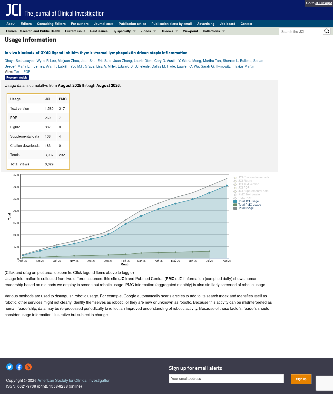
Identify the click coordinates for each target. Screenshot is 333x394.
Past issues (99, 31)
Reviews (167, 31)
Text (17, 71)
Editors (26, 23)
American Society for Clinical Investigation (74, 380)
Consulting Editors (51, 23)
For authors (79, 23)
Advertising (206, 23)
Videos (145, 31)
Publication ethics (132, 23)
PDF (26, 71)
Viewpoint (190, 31)
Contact (246, 23)
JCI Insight (323, 3)
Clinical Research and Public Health (33, 31)
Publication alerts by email (171, 23)
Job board (227, 23)
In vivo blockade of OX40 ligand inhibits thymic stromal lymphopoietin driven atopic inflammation (96, 53)
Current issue (75, 31)
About (10, 23)
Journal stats (103, 23)
